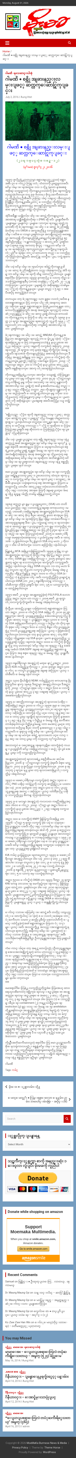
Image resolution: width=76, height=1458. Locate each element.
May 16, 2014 (12, 1360)
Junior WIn (11, 1372)
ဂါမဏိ (8, 73)
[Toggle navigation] (7, 43)
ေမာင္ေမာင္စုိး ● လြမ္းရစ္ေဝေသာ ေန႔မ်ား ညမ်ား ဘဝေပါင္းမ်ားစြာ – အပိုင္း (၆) (37, 1099)
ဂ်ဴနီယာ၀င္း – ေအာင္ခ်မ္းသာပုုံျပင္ (30, 1397)
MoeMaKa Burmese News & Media (47, 1443)
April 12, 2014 (13, 1401)
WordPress (49, 1452)
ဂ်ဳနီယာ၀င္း (10, 1392)
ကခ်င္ (15, 1070)
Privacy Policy (20, 1447)
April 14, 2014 (13, 1381)
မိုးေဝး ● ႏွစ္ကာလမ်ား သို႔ (24, 1086)
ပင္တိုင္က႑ (8, 1347)
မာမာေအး (18, 1347)
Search (67, 1119)
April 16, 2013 (13, 1426)
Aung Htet (26, 97)
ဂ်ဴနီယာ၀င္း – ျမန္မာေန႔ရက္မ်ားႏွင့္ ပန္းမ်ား (37, 1376)
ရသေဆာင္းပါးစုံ (23, 73)
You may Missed (18, 1338)
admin (26, 1426)
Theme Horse (52, 1447)
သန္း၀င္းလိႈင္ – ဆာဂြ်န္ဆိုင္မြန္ (52, 1292)
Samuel (9, 1281)
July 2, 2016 (12, 97)
